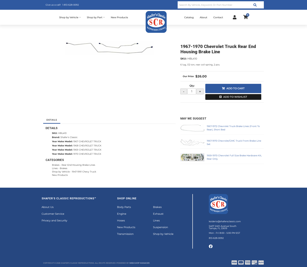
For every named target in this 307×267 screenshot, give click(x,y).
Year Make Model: (62, 141)
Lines (55, 168)
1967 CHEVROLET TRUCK (87, 141)
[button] (221, 4)
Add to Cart (235, 88)
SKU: (183, 58)
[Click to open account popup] (234, 17)
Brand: (56, 137)
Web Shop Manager (139, 263)
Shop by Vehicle (61, 171)
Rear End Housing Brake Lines (78, 164)
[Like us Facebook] (211, 246)
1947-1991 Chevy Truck (84, 171)
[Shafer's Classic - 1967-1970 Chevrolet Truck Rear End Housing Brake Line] (109, 48)
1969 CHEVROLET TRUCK (87, 149)
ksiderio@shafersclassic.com (225, 221)
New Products (60, 175)
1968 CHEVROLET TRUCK (87, 145)
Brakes (55, 164)
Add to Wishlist (235, 96)
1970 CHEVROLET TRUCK (87, 153)
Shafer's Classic (69, 137)
